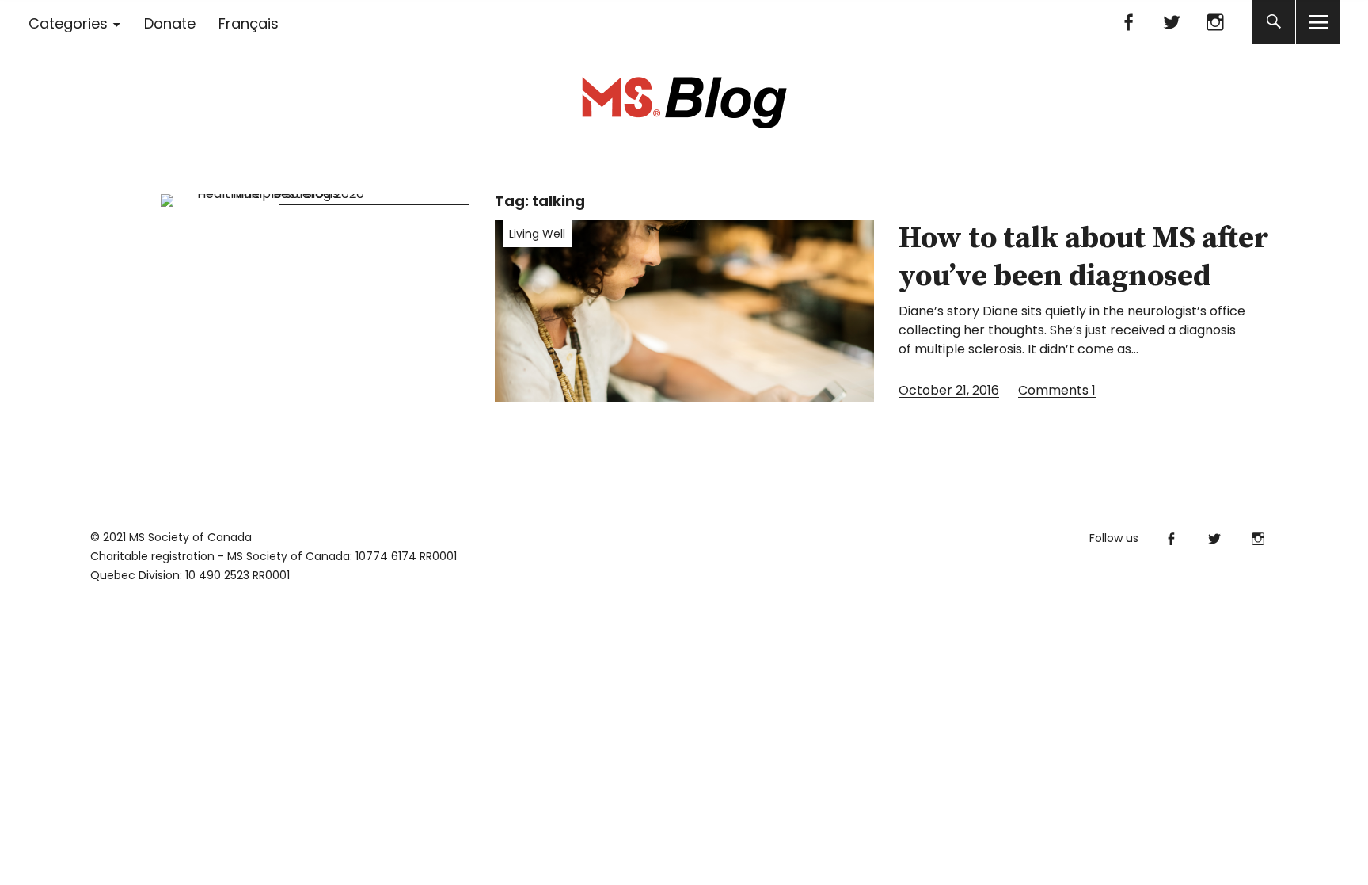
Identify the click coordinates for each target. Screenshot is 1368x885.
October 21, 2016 (949, 390)
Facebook (1128, 22)
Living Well (537, 234)
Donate (170, 23)
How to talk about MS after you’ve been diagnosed (1084, 257)
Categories (68, 23)
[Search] (1273, 22)
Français (248, 23)
